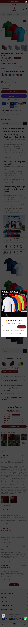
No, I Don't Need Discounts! (15, 333)
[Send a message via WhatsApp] (25, 618)
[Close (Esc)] (26, 2)
